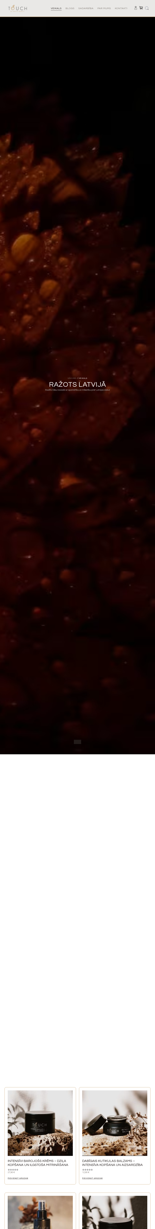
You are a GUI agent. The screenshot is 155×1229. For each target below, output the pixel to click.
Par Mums (104, 8)
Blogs (70, 8)
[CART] (141, 8)
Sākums (72, 378)
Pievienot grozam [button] (18, 1178)
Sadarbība (86, 8)
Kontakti (121, 8)
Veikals (56, 8)
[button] (147, 8)
